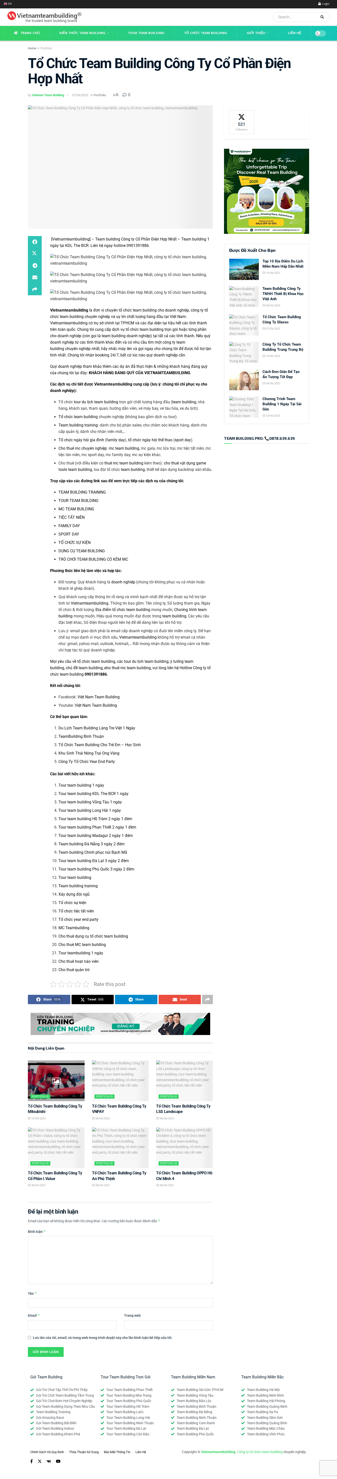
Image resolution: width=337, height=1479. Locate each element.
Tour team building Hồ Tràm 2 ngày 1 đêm (95, 818)
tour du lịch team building (96, 402)
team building (184, 402)
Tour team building (74, 877)
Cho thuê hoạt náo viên (78, 961)
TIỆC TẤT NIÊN (71, 517)
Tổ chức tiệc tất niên (76, 911)
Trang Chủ (30, 33)
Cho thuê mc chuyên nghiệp (82, 448)
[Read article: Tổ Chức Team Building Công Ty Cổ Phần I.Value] (56, 1148)
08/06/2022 (102, 1118)
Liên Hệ (294, 33)
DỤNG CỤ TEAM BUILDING (81, 551)
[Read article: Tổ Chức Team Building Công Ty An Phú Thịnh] (120, 1148)
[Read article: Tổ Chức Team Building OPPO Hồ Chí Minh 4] (184, 1148)
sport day (183, 440)
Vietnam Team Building (48, 95)
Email (34, 1315)
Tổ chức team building (78, 416)
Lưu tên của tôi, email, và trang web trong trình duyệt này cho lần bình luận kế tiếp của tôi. (102, 1338)
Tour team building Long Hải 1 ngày (89, 810)
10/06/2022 (272, 356)
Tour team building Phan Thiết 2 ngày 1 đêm (97, 827)
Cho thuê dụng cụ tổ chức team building (93, 936)
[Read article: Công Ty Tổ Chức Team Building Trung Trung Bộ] (244, 352)
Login (325, 4)
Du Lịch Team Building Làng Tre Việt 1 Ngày (96, 728)
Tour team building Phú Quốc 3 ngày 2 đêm (96, 869)
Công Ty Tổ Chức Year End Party (86, 761)
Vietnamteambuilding (69, 310)
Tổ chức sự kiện (72, 902)
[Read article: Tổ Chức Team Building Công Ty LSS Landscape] (184, 1080)
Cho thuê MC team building (82, 944)
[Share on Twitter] (35, 254)
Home (32, 48)
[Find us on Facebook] (31, 1461)
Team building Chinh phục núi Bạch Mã (92, 852)
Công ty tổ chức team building (260, 1452)
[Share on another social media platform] (35, 289)
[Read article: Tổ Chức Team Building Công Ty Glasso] (244, 325)
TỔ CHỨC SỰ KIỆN (74, 542)
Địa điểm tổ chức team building (122, 609)
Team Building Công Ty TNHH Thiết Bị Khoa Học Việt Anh (283, 293)
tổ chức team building (145, 329)
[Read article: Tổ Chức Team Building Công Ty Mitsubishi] (56, 1080)
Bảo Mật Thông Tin (117, 1452)
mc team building (124, 448)
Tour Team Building (146, 33)
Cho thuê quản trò (74, 969)
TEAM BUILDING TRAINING (82, 492)
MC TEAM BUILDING (76, 509)
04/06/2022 (272, 383)
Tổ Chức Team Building (205, 33)
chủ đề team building (84, 668)
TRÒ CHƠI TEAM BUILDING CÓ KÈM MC (93, 559)
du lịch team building (150, 661)
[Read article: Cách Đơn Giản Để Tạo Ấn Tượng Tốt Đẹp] (244, 379)
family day (115, 440)
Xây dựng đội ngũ (74, 894)
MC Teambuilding (73, 927)
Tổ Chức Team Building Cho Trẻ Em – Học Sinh (99, 744)
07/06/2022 (80, 95)
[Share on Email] (35, 277)
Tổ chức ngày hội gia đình (81, 440)
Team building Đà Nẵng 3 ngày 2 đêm (91, 844)
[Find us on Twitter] (40, 1461)
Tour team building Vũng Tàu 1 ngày (90, 802)
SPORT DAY (68, 534)
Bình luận (37, 1231)
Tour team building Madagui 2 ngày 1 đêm (95, 835)
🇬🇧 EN (8, 4)
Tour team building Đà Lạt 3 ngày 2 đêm (93, 860)
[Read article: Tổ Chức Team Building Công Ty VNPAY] (120, 1080)
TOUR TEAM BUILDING (78, 500)
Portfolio (46, 48)
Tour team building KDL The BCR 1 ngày (93, 793)
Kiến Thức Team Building (82, 33)
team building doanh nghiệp (126, 335)
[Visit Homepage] (42, 17)
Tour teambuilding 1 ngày (80, 953)
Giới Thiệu (256, 33)
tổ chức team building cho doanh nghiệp (154, 310)
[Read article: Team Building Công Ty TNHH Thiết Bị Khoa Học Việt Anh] (244, 296)
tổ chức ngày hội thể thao (150, 440)
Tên (32, 1293)
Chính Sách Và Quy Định (47, 1452)
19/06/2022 (272, 273)
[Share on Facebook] (35, 242)
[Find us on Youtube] (58, 1461)
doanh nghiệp (123, 582)
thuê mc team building (123, 463)
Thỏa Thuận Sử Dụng (84, 1452)
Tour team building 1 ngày (81, 785)
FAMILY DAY (69, 525)
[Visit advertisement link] (120, 1024)
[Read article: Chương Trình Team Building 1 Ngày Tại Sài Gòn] (244, 407)
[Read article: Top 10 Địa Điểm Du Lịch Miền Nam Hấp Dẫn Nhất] (244, 269)
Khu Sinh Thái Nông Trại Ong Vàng (88, 753)
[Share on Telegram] (35, 266)
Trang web (132, 1315)
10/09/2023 (38, 1118)
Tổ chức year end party (78, 919)
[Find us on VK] (49, 1461)
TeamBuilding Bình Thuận (81, 736)
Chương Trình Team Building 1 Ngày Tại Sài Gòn (281, 404)
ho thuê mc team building (127, 668)
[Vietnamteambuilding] (71, 239)
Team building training (78, 425)
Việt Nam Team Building (98, 697)
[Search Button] (324, 17)
